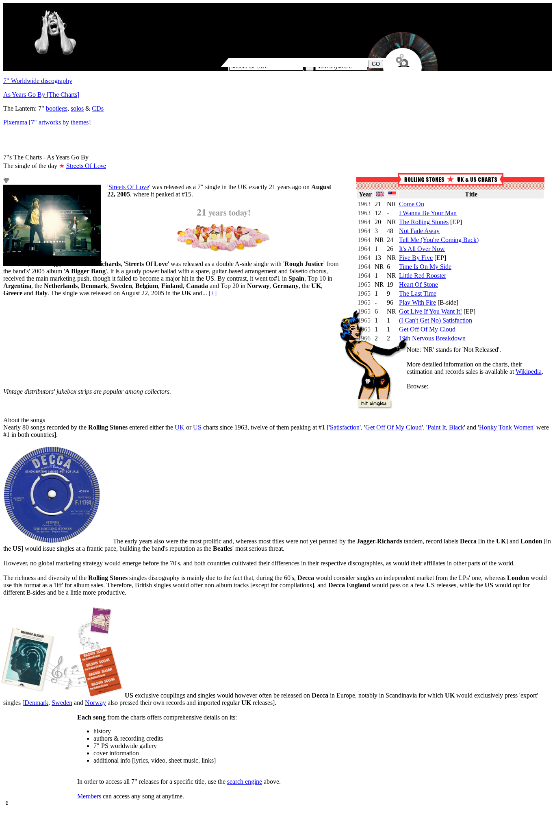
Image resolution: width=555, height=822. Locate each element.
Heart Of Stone (418, 284)
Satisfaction (345, 427)
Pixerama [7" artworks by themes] (47, 122)
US (197, 427)
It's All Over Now (422, 248)
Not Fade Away (419, 230)
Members (89, 796)
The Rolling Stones (424, 221)
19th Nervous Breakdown (432, 338)
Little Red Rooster (422, 275)
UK (179, 427)
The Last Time (417, 293)
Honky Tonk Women (506, 427)
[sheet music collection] (63, 651)
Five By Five (416, 257)
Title (471, 194)
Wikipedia (529, 371)
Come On (411, 204)
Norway (95, 702)
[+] (213, 293)
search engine (244, 781)
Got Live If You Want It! (430, 311)
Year (365, 194)
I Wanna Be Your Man (428, 212)
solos (77, 108)
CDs (98, 108)
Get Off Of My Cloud (427, 329)
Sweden (62, 702)
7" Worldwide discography (37, 80)
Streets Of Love (128, 186)
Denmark (36, 702)
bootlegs (56, 108)
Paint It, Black (445, 427)
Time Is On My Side (425, 266)
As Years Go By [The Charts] (41, 94)
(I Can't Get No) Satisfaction (435, 320)
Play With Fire (417, 302)
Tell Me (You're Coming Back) (439, 239)
